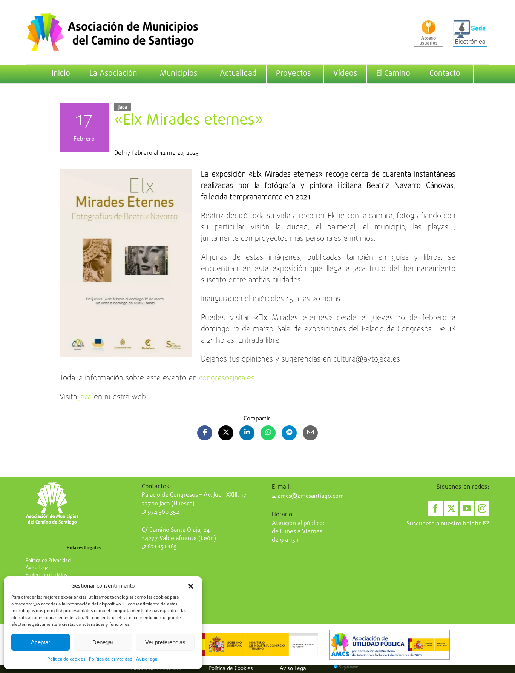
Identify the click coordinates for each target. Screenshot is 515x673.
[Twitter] (451, 508)
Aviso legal (147, 659)
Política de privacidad (110, 659)
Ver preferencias (165, 642)
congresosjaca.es (226, 378)
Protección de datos (46, 575)
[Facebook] (435, 508)
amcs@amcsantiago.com (310, 496)
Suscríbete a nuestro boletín (445, 523)
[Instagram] (482, 508)
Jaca (122, 107)
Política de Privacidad (48, 560)
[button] (191, 586)
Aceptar (40, 642)
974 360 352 (162, 512)
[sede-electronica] (470, 32)
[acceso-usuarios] (428, 32)
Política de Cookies (230, 668)
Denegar (102, 642)
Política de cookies (66, 659)
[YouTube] (467, 508)
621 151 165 (161, 546)
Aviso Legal (38, 567)
